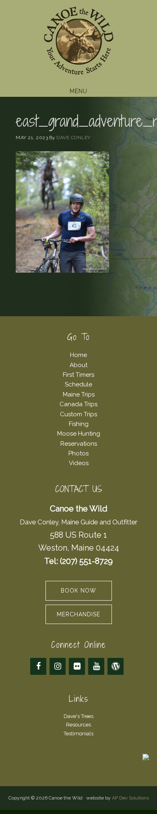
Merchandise (78, 614)
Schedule (78, 384)
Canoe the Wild (78, 41)
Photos (78, 453)
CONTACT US (78, 489)
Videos (79, 463)
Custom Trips (78, 414)
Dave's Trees (78, 716)
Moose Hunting (78, 433)
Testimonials (78, 734)
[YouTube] (96, 666)
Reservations (78, 443)
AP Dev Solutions (130, 798)
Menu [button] (78, 91)
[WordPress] (115, 666)
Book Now (78, 590)
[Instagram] (58, 666)
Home (78, 355)
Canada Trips (78, 404)
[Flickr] (77, 666)
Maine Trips (79, 394)
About (78, 365)
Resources (78, 725)
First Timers (78, 374)
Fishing (79, 424)
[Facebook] (38, 666)
